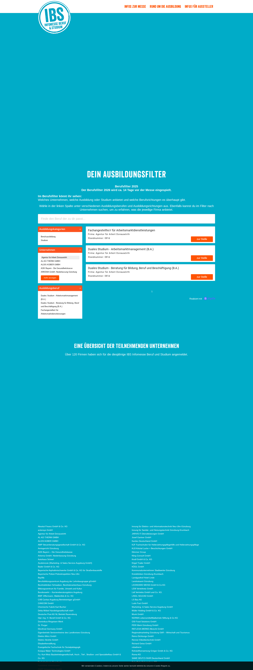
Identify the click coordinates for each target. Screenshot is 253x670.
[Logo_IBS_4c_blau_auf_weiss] (54, 23)
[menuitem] (135, 6)
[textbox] (126, 219)
